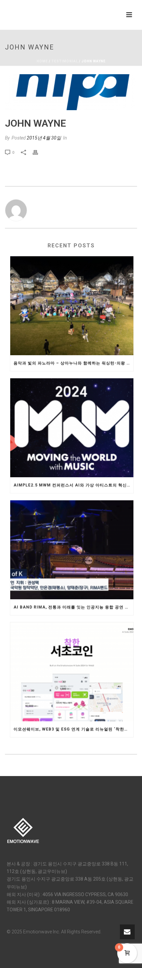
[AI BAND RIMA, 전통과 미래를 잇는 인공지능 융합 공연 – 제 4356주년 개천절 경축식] (71, 549)
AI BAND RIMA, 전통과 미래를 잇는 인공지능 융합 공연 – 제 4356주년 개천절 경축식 (73, 607)
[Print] (39, 152)
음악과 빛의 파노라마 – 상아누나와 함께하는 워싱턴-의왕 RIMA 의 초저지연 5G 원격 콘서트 (73, 363)
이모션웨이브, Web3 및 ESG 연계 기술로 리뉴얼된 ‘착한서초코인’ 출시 (73, 729)
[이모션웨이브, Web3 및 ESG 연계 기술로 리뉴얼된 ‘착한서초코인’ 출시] (71, 671)
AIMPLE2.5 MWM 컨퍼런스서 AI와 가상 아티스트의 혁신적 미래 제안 (73, 485)
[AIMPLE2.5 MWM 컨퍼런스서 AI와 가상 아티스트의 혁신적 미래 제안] (71, 427)
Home (42, 61)
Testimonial (65, 61)
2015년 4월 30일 (44, 138)
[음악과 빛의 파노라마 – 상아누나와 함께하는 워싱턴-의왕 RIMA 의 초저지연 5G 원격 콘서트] (71, 305)
